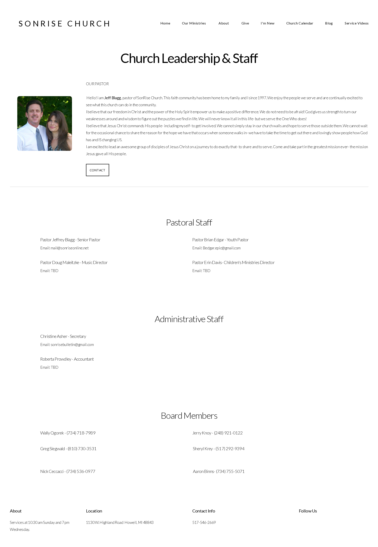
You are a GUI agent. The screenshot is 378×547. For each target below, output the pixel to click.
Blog (329, 23)
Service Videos (357, 23)
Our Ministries (194, 23)
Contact (97, 170)
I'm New (267, 23)
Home (165, 23)
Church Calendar (299, 23)
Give (245, 23)
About (224, 23)
